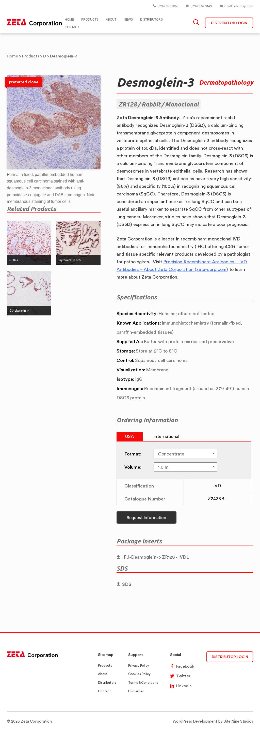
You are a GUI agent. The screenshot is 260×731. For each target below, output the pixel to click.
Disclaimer (136, 691)
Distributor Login (229, 23)
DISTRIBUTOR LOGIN (230, 656)
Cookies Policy (139, 674)
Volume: (132, 467)
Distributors (107, 682)
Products (105, 665)
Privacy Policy (138, 665)
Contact (104, 691)
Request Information (146, 517)
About (103, 674)
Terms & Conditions (143, 682)
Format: (132, 453)
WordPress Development (195, 721)
